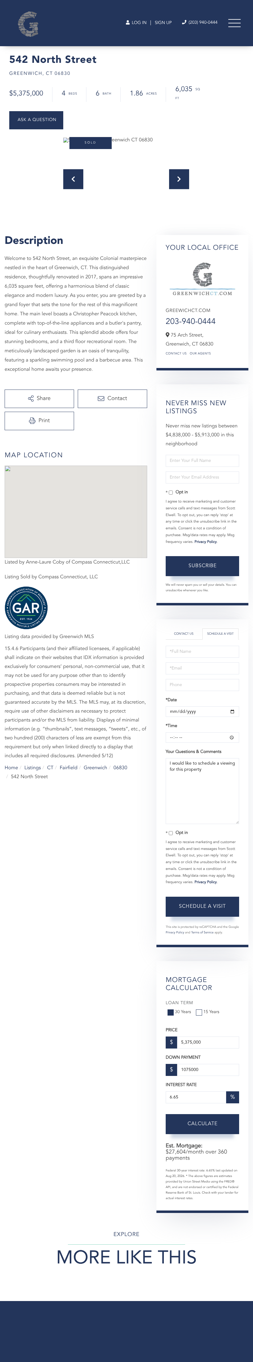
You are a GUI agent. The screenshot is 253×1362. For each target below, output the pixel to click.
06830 (120, 768)
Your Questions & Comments (193, 752)
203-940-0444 (191, 322)
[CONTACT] (36, 120)
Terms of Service (202, 932)
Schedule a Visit (220, 634)
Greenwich (95, 768)
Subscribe (203, 566)
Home (11, 768)
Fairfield (68, 768)
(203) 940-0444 (202, 23)
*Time (171, 726)
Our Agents (200, 353)
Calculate (203, 1124)
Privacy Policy (206, 542)
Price (171, 1030)
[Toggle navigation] (234, 23)
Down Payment (183, 1058)
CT (50, 768)
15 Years (211, 1012)
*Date (171, 700)
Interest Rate (181, 1085)
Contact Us (176, 353)
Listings (32, 768)
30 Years (183, 1012)
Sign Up (163, 23)
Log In (139, 23)
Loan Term (179, 1003)
